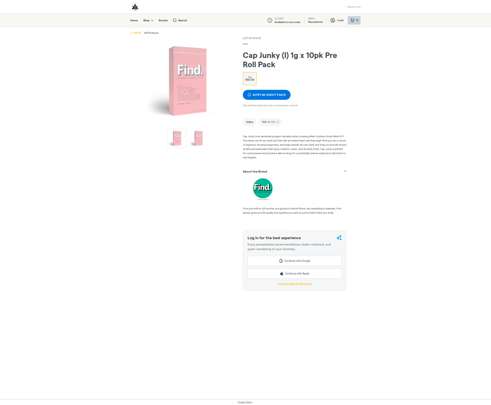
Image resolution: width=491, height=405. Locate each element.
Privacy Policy (245, 402)
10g (249, 78)
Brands (163, 20)
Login (340, 20)
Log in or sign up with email (295, 283)
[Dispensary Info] (270, 20)
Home (134, 20)
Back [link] (137, 32)
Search (182, 20)
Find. (246, 44)
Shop (146, 20)
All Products (151, 32)
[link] (249, 122)
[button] (294, 171)
